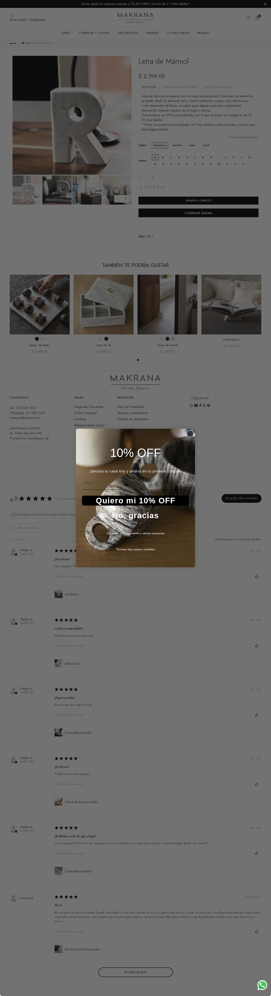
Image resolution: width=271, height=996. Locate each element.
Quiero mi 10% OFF (135, 500)
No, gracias (135, 515)
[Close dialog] (190, 434)
